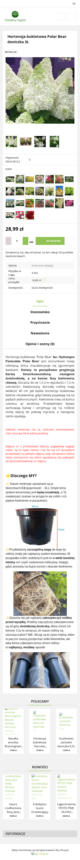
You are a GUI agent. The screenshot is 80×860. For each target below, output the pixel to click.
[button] (40, 833)
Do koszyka (53, 240)
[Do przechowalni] (70, 241)
